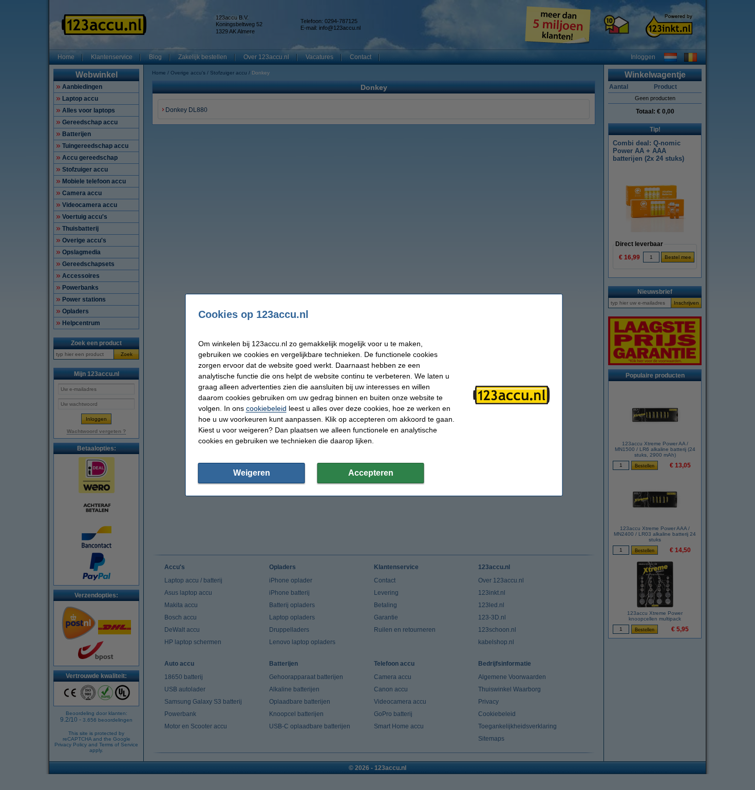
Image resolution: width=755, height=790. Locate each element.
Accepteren (370, 472)
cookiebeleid (266, 408)
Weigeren (251, 472)
